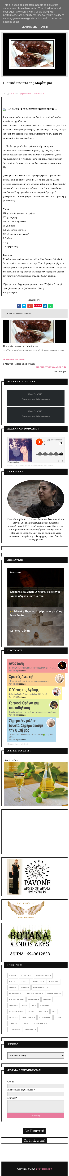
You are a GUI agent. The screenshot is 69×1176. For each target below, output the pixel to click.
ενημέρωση (15, 994)
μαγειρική (33, 999)
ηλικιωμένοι (54, 994)
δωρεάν (13, 988)
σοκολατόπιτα (38, 93)
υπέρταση (14, 1023)
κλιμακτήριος (16, 999)
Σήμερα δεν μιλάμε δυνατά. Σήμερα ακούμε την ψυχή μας (26, 725)
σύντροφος (45, 1017)
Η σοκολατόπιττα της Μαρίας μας (21, 346)
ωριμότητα (30, 1029)
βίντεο (12, 982)
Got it (44, 26)
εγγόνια (25, 988)
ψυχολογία (14, 1029)
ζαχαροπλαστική (24, 93)
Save (39, 305)
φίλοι (26, 1023)
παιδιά (31, 1011)
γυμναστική (38, 982)
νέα (34, 1005)
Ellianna (10, 465)
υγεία (58, 1017)
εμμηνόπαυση (40, 988)
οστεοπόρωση (16, 1011)
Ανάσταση (16, 572)
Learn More (29, 26)
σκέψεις (13, 1017)
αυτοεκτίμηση (43, 976)
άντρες (12, 976)
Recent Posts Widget (17, 744)
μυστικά (13, 1005)
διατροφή (53, 982)
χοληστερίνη (40, 1023)
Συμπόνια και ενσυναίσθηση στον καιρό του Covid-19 (34, 465)
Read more (22, 671)
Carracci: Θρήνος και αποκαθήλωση (24, 705)
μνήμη (47, 999)
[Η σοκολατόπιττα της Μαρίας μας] (34, 54)
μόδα (24, 1005)
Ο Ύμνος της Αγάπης (24, 690)
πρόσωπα (43, 1011)
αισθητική (26, 976)
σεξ (54, 1011)
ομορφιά (44, 1005)
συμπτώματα (28, 1017)
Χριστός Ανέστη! (20, 630)
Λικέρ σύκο (11, 760)
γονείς (24, 982)
